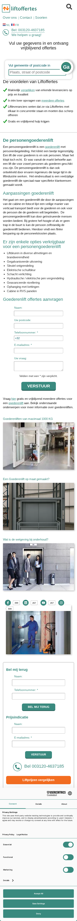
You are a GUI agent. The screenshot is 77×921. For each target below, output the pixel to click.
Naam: (18, 307)
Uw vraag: (20, 358)
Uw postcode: (22, 320)
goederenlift (52, 146)
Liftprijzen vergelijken (38, 780)
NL (8, 24)
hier (13, 398)
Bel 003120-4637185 (43, 766)
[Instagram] (61, 603)
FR (17, 24)
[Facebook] (8, 603)
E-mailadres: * (23, 344)
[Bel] (6, 32)
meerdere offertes (52, 100)
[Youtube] (43, 603)
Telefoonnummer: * (26, 332)
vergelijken (28, 90)
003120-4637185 (31, 30)
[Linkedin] (26, 603)
